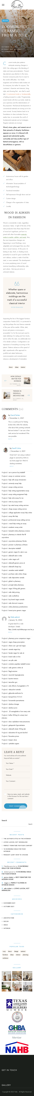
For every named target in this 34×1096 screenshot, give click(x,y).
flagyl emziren (12, 671)
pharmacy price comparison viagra (19, 638)
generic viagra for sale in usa (17, 552)
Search (4, 820)
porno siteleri (8, 877)
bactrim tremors (13, 678)
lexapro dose (12, 740)
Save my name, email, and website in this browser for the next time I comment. (18, 796)
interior (23, 367)
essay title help (13, 516)
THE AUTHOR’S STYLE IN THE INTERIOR (17, 839)
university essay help (15, 483)
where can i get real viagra (17, 646)
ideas (16, 367)
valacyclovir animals (14, 689)
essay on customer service (16, 476)
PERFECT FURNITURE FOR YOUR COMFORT (18, 846)
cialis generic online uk (15, 668)
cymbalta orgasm (13, 743)
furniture (5, 955)
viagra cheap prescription (16, 642)
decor (11, 367)
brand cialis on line (14, 657)
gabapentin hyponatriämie (16, 725)
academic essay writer (15, 527)
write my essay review (15, 502)
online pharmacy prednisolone (18, 607)
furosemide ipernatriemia (16, 700)
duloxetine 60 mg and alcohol (17, 732)
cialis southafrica (13, 596)
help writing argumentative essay (18, 491)
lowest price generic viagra (17, 610)
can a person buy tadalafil (16, 472)
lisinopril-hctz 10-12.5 (15, 697)
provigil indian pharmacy (16, 585)
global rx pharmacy (14, 581)
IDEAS (6, 925)
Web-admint (15, 617)
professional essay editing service (19, 520)
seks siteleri (8, 888)
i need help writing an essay (17, 523)
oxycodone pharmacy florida (17, 541)
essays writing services (15, 487)
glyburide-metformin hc (15, 693)
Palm (15, 1092)
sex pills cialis (12, 660)
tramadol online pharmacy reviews (19, 531)
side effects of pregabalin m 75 (18, 686)
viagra (6, 883)
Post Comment (15, 806)
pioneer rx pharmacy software (17, 545)
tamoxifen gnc (12, 682)
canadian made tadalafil (15, 570)
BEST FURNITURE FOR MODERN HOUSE (16, 878)
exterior (23, 951)
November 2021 (9, 903)
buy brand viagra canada (16, 599)
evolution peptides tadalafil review (19, 664)
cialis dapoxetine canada (16, 577)
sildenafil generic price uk (16, 563)
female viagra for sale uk (16, 653)
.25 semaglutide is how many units (19, 711)
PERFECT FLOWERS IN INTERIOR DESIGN (14, 884)
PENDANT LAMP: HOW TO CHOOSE (16, 855)
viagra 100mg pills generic (16, 588)
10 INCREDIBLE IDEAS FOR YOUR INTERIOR (15, 850)
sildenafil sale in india (15, 556)
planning (25, 955)
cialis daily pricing (14, 592)
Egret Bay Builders (13, 49)
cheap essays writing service (17, 509)
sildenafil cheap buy (14, 567)
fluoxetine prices (13, 736)
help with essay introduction (17, 480)
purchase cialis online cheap (17, 574)
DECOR (5, 21)
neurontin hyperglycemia (16, 675)
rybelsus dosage (13, 704)
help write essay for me (15, 498)
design (16, 951)
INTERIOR (7, 928)
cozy (4, 951)
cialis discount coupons (15, 603)
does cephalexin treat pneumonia (19, 722)
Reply (10, 439)
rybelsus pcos (12, 708)
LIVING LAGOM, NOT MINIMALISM (15, 842)
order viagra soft (13, 559)
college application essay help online (20, 513)
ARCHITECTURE (9, 918)
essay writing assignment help (17, 494)
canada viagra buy (14, 649)
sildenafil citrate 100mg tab (17, 729)
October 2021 (9, 906)
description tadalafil (14, 548)
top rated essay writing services (18, 505)
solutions (5, 958)
